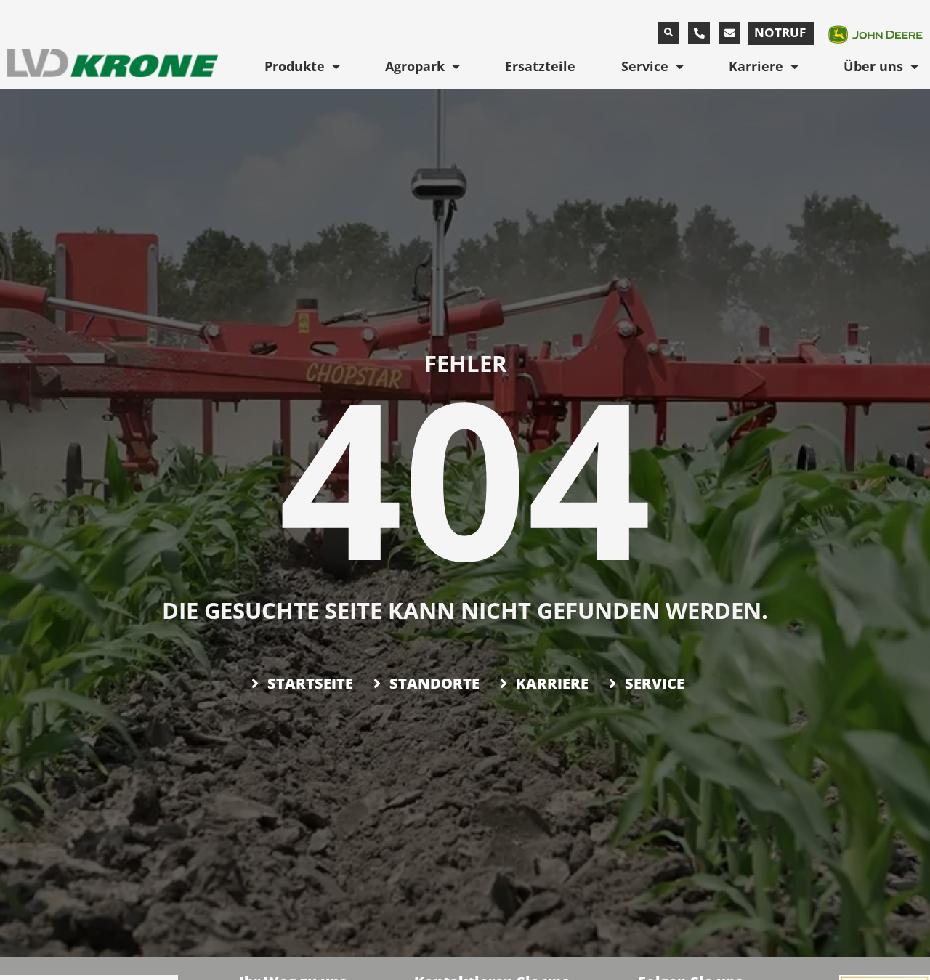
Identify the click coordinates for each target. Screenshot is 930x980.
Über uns (873, 66)
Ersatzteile (540, 66)
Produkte (294, 66)
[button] (668, 33)
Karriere (756, 66)
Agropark (415, 66)
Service (644, 66)
